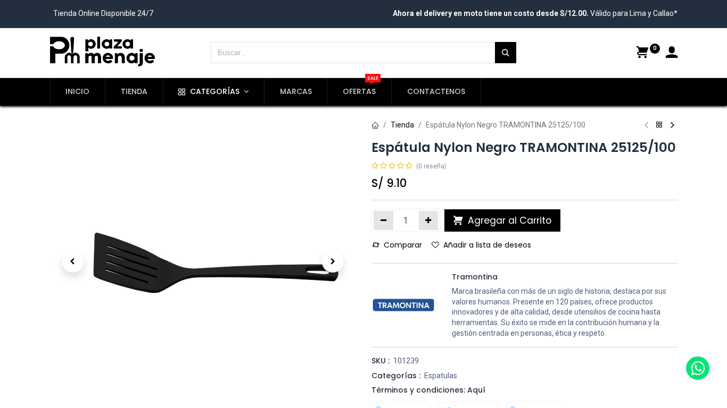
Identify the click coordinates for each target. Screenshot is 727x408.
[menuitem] (78, 92)
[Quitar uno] (383, 220)
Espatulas (440, 375)
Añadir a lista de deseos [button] (487, 245)
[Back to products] (659, 125)
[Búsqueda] (505, 52)
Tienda (402, 125)
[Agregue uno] (429, 220)
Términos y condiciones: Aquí (428, 390)
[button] (73, 262)
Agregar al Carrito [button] (508, 220)
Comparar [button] (403, 245)
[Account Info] (672, 53)
